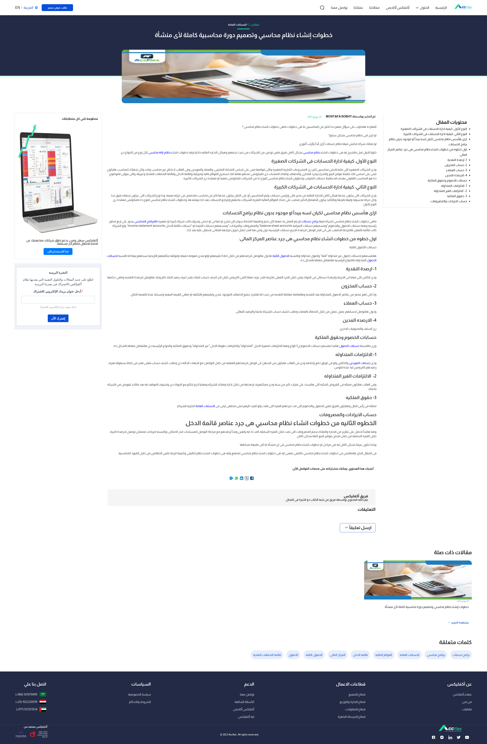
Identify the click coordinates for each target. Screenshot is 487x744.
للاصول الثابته (281, 255)
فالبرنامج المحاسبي (146, 221)
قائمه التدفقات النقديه (267, 654)
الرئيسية (441, 8)
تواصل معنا (339, 8)
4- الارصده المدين (456, 175)
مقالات (254, 24)
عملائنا (358, 8)
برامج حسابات (309, 221)
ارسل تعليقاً (360, 527)
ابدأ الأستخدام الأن (58, 251)
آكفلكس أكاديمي (397, 8)
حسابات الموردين (359, 363)
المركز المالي (337, 654)
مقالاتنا (374, 8)
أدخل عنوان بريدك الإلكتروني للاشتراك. (57, 291)
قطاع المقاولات (355, 709)
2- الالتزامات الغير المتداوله (450, 190)
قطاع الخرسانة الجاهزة (351, 716)
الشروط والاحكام (140, 701)
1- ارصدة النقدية (457, 159)
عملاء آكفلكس (462, 694)
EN (17, 8)
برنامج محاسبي (436, 654)
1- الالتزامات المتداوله (454, 185)
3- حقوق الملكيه (457, 196)
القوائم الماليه (383, 654)
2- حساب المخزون (456, 165)
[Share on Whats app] (236, 479)
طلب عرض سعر (57, 7)
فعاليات (467, 709)
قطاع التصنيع (357, 694)
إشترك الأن (58, 318)
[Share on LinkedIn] (241, 479)
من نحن (467, 701)
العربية (28, 8)
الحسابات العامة (205, 406)
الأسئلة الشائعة (244, 701)
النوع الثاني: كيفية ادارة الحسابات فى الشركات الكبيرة (435, 134)
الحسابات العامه (409, 654)
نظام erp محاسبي (159, 152)
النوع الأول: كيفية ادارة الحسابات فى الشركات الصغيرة (433, 128)
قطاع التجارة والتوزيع (352, 701)
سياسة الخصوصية (139, 694)
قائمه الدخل (360, 654)
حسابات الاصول (349, 345)
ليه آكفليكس (246, 716)
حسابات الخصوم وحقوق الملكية (447, 180)
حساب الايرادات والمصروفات (449, 201)
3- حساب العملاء (456, 170)
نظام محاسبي (311, 152)
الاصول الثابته (314, 654)
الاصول (293, 654)
